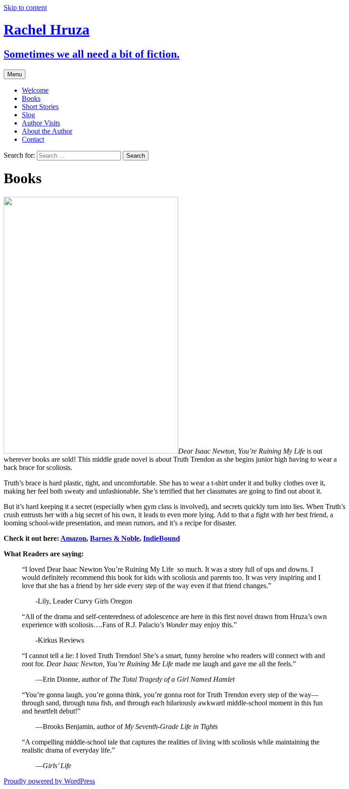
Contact (33, 139)
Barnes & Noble (115, 538)
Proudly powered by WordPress (49, 781)
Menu (14, 74)
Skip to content (25, 7)
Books (31, 98)
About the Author (47, 131)
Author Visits (41, 123)
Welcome (35, 90)
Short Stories (40, 106)
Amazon (73, 538)
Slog (28, 115)
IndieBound (161, 538)
